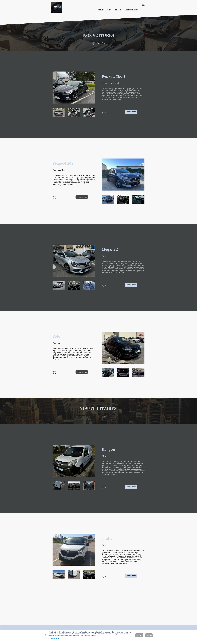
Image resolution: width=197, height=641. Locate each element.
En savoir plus (131, 112)
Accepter (139, 635)
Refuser (149, 635)
